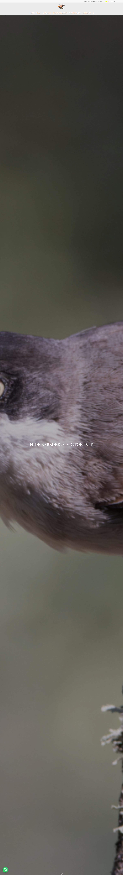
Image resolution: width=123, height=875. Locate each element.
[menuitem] (32, 13)
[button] (5, 869)
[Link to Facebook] (114, 1)
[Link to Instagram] (112, 1)
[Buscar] (93, 13)
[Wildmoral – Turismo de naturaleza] (61, 7)
